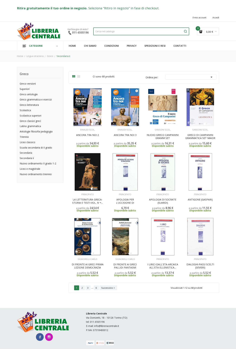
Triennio (24, 137)
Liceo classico (27, 142)
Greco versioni (28, 83)
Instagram (49, 337)
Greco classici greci (30, 121)
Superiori (25, 89)
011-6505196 (97, 321)
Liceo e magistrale (30, 168)
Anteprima (80, 127)
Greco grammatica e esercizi (36, 99)
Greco (24, 74)
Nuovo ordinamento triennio (36, 174)
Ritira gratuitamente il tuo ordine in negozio (52, 8)
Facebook (40, 337)
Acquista (128, 192)
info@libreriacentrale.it (106, 326)
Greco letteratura (29, 105)
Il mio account (199, 17)
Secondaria (26, 152)
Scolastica (25, 110)
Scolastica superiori (30, 115)
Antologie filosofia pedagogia (36, 131)
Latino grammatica (30, 126)
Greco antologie (29, 94)
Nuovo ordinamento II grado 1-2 (38, 163)
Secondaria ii (27, 158)
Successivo (108, 287)
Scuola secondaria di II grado (36, 147)
